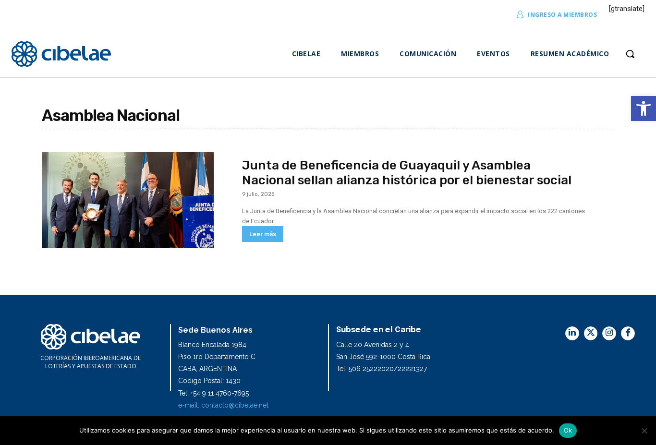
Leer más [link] (262, 234)
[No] (644, 430)
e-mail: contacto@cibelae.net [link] (223, 405)
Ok (568, 430)
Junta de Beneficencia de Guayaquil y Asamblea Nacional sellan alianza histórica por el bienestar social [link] (406, 173)
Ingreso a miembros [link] (562, 15)
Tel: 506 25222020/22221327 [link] (381, 369)
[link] (643, 108)
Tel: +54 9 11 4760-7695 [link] (213, 393)
